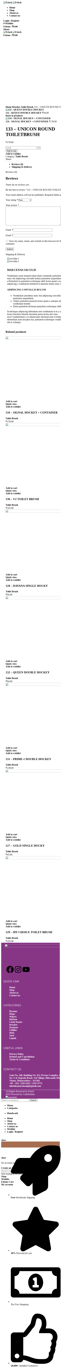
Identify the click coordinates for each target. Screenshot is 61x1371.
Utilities (13, 1030)
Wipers (13, 1016)
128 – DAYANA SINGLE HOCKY (27, 585)
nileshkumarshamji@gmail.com (25, 1086)
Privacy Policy (16, 1054)
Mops (12, 1014)
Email (9, 235)
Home (9, 107)
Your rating (12, 200)
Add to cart (11, 151)
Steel (11, 1035)
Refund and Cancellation (21, 1056)
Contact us (14, 995)
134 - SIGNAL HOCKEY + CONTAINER (27, 121)
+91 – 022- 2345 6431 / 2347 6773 (25, 1083)
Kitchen (13, 1019)
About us (14, 992)
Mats (11, 1033)
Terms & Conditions (19, 1059)
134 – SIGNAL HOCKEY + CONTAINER (32, 412)
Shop (12, 990)
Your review (12, 205)
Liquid (12, 1038)
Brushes (16, 107)
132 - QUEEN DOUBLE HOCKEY (24, 113)
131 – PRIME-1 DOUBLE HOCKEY (28, 759)
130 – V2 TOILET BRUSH (22, 499)
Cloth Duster (15, 1022)
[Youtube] (26, 969)
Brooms (13, 1011)
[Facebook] (10, 969)
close (3, 1140)
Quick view (11, 404)
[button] (11, 401)
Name (9, 230)
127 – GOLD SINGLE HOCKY (25, 845)
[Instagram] (18, 969)
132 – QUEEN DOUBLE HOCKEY (28, 672)
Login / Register (15, 1131)
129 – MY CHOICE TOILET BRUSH (29, 932)
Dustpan (13, 1027)
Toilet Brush (27, 107)
